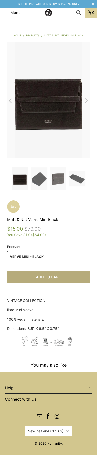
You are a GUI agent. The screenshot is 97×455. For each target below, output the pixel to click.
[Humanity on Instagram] (57, 416)
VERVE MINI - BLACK (27, 257)
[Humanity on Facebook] (48, 416)
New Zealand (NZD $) (45, 431)
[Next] (86, 101)
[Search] (78, 13)
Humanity (54, 443)
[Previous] (11, 101)
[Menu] (2, 13)
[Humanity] (48, 13)
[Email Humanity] (39, 416)
